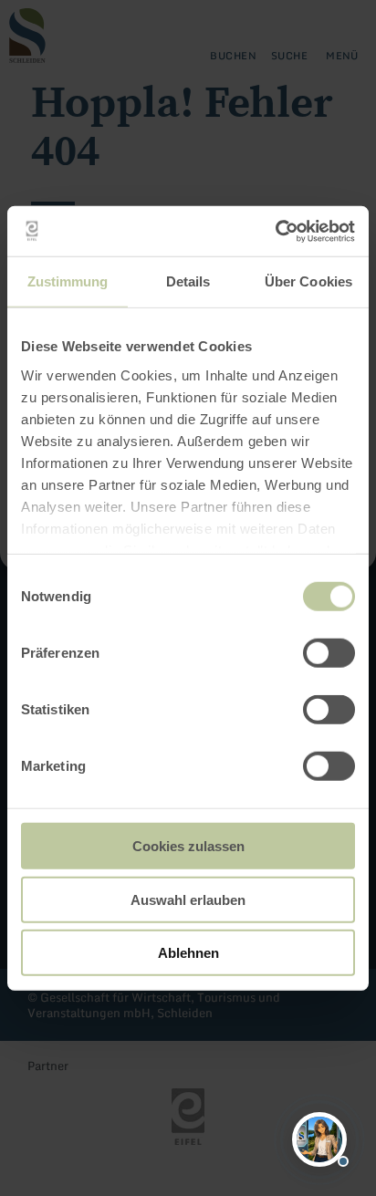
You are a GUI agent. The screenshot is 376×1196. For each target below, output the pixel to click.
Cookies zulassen (188, 846)
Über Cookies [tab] (308, 281)
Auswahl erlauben (188, 899)
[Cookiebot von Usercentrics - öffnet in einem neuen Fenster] (275, 231)
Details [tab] (188, 281)
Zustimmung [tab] (68, 281)
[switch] (329, 653)
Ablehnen (188, 953)
